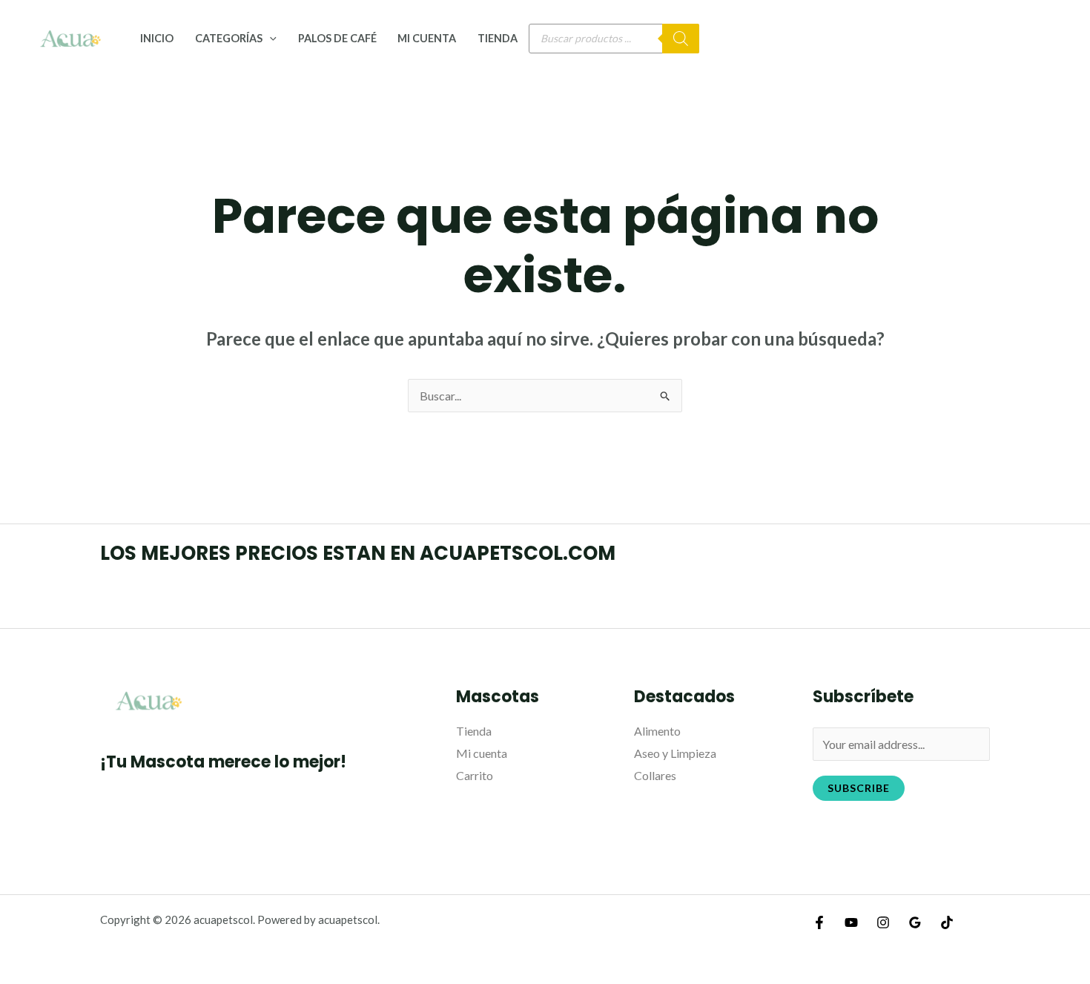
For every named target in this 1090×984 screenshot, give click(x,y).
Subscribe (859, 788)
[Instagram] (883, 922)
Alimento (657, 731)
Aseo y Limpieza (675, 753)
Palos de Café (337, 38)
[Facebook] (819, 922)
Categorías (228, 38)
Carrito (474, 775)
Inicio (157, 38)
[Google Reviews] (915, 922)
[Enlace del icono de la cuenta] (1057, 38)
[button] (269, 38)
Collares (655, 775)
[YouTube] (851, 922)
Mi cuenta (426, 38)
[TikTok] (947, 922)
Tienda (498, 38)
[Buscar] (680, 38)
